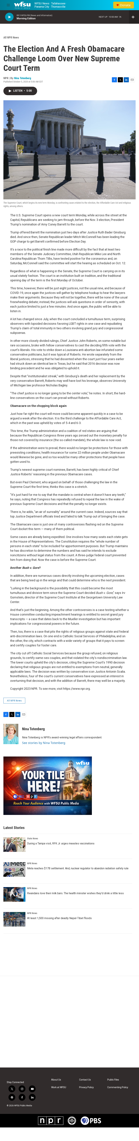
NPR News (32, 863)
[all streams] (134, 17)
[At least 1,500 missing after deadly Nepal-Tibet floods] (14, 919)
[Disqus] (69, 1021)
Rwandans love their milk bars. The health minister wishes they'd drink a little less (75, 893)
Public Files (113, 1079)
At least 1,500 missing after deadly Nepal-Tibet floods (59, 918)
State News (32, 838)
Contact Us (85, 1079)
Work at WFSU (58, 1087)
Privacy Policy (86, 1087)
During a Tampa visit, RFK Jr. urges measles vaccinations (60, 843)
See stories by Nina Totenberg (43, 743)
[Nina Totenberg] (11, 734)
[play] (9, 17)
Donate (125, 5)
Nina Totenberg (22, 78)
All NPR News (11, 37)
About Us (56, 1079)
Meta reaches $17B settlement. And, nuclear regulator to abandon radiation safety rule (77, 868)
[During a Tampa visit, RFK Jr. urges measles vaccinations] (14, 844)
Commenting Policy (117, 1087)
